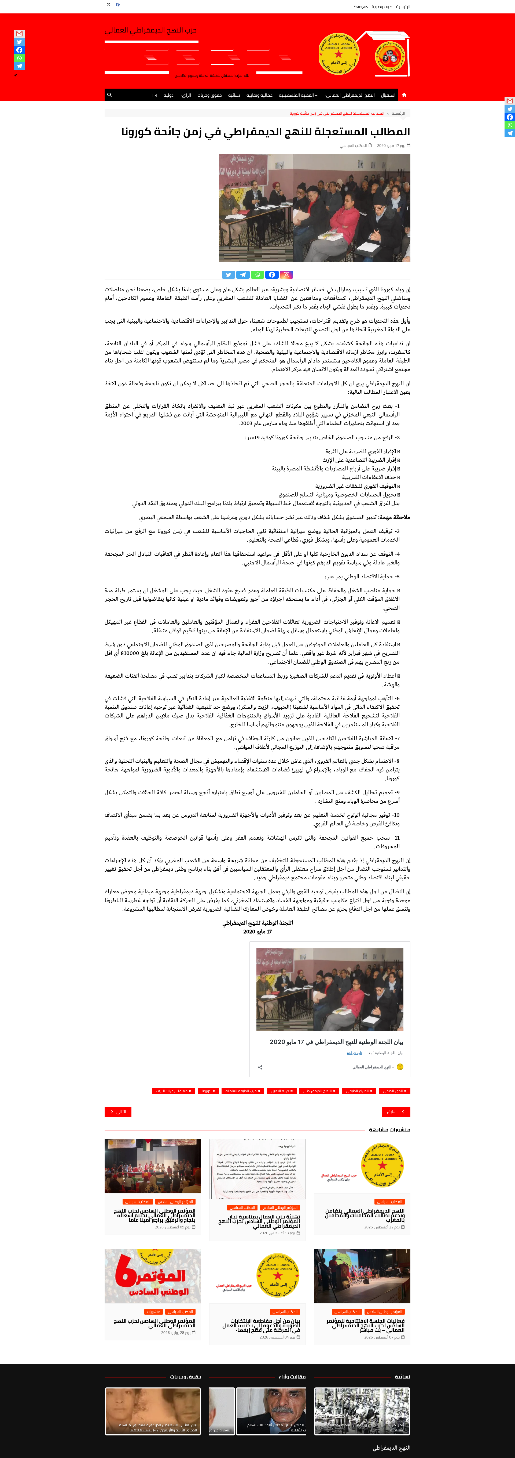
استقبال (388, 95)
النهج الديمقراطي (317, 1091)
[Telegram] (19, 66)
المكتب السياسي (353, 145)
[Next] (399, 1411)
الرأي (186, 95)
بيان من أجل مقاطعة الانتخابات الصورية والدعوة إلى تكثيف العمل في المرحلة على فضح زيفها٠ (261, 1325)
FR (154, 95)
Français (361, 6)
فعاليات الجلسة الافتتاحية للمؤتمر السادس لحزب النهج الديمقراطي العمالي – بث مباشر (365, 1325)
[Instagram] (286, 275)
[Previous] (220, 1411)
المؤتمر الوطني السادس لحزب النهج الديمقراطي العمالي (155, 1323)
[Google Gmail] (19, 34)
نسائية (234, 95)
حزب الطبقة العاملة (241, 1091)
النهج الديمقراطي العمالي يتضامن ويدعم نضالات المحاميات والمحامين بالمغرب (365, 1215)
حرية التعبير (280, 1091)
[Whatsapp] (19, 58)
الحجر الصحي (393, 1091)
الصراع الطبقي (357, 1091)
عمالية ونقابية (260, 95)
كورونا (206, 1091)
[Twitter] (19, 42)
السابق (393, 1112)
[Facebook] (19, 50)
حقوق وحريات (209, 95)
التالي (121, 1112)
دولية (169, 95)
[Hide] (15, 75)
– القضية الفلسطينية (298, 95)
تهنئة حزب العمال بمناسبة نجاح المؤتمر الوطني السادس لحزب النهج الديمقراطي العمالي (259, 1221)
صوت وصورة (382, 6)
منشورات (153, 1312)
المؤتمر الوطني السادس (280, 1207)
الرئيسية (403, 6)
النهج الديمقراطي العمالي (350, 95)
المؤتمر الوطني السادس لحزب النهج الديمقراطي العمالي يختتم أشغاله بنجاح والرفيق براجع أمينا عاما (155, 1215)
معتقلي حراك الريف (171, 1091)
